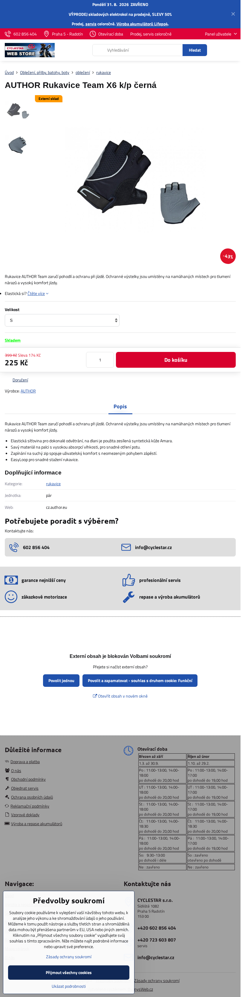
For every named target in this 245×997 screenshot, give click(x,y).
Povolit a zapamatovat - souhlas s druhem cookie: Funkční (140, 680)
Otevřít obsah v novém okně (122, 696)
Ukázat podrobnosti (69, 986)
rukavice (53, 483)
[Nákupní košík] (219, 50)
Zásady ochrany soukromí (157, 980)
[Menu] (233, 50)
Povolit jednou (61, 680)
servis (91, 24)
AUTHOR (28, 391)
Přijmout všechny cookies (69, 972)
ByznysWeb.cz (140, 989)
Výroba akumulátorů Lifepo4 (142, 24)
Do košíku (175, 360)
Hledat (195, 50)
